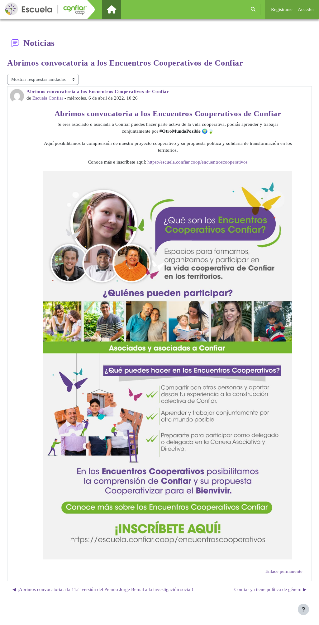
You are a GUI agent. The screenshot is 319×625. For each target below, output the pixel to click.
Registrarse (282, 9)
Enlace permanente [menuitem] (283, 571)
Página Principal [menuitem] (122, 9)
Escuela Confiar (47, 98)
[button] (253, 9)
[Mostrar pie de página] (303, 609)
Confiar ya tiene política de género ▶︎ (270, 589)
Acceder (306, 9)
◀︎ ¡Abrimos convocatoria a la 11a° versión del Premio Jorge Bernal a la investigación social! (102, 589)
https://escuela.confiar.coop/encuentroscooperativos (197, 162)
